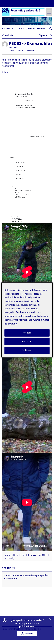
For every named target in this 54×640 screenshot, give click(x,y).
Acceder (29, 633)
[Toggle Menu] (49, 12)
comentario (30, 51)
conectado (30, 575)
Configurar (27, 350)
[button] (50, 29)
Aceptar (27, 332)
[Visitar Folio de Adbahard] (5, 44)
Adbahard (13, 47)
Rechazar (27, 341)
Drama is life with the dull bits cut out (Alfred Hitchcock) (26, 557)
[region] (27, 319)
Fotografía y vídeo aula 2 (25, 10)
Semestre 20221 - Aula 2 (13, 28)
